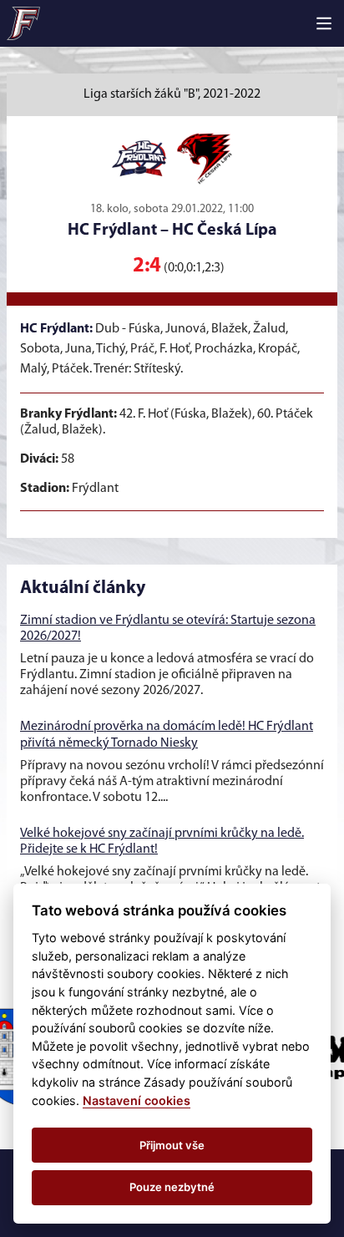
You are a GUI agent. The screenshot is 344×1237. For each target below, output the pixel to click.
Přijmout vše (172, 1145)
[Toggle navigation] (324, 23)
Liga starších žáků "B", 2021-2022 (172, 94)
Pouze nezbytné (172, 1187)
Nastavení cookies (136, 1100)
